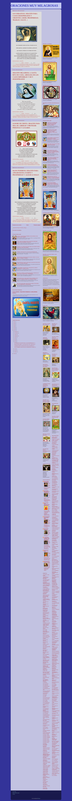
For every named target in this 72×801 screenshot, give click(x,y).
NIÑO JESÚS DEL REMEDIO (45, 663)
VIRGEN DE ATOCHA (46, 747)
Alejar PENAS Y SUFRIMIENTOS (54, 482)
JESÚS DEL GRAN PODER (46, 652)
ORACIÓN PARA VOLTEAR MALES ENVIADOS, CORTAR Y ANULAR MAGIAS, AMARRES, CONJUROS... (28, 258)
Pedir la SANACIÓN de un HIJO (55, 693)
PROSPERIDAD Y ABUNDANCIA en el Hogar (33, 221)
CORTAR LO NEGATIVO (54, 531)
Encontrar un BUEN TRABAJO (55, 589)
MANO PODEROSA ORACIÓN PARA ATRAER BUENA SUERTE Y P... (25, 347)
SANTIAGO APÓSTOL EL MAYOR (46, 731)
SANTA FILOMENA (46, 721)
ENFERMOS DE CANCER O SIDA (54, 584)
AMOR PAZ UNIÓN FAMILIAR (55, 462)
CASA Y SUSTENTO (55, 516)
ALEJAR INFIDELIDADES (54, 446)
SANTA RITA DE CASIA (34, 117)
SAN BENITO (45, 682)
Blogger (39, 798)
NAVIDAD (44, 658)
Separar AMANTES (55, 761)
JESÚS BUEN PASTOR (46, 646)
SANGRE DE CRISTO (20, 164)
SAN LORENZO (45, 701)
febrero (16, 351)
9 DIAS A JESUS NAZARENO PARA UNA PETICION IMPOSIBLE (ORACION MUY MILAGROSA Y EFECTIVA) (27, 242)
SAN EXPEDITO (45, 687)
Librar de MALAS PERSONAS (54, 635)
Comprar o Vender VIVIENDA (54, 543)
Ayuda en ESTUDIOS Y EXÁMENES (55, 491)
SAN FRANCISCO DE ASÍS (46, 689)
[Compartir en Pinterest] (34, 62)
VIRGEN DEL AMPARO (46, 762)
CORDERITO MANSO (46, 623)
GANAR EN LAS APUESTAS (54, 595)
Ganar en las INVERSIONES (54, 601)
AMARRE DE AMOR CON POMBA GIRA (55, 460)
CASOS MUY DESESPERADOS (55, 518)
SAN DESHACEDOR (46, 686)
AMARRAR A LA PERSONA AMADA (55, 458)
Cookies (14, 794)
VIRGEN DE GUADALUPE (45, 751)
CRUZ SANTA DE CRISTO (45, 628)
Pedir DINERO (54, 684)
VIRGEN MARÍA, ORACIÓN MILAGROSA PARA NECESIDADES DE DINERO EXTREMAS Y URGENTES (47, 497)
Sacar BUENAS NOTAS (55, 754)
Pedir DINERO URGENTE (54, 686)
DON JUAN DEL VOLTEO (45, 642)
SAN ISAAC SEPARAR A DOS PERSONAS (46, 691)
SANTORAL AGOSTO (46, 736)
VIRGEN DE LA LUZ (46, 752)
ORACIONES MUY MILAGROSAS (34, 5)
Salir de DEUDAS (54, 760)
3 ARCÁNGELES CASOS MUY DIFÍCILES (45, 593)
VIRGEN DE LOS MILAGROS (45, 757)
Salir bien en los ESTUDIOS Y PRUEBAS (54, 757)
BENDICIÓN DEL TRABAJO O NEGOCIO (46, 618)
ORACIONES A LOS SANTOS (46, 482)
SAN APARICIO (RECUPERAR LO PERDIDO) (45, 680)
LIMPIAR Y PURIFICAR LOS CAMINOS (54, 623)
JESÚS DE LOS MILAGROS (45, 650)
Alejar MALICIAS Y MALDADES (55, 480)
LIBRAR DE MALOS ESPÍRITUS (29, 163)
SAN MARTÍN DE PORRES (45, 706)
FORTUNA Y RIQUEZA (55, 591)
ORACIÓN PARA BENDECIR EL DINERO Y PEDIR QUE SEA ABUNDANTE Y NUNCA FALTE (52, 171)
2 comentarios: (26, 62)
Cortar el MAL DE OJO (55, 556)
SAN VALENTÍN (45, 713)
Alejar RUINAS (54, 483)
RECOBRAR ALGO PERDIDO (55, 726)
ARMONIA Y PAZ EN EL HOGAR (55, 466)
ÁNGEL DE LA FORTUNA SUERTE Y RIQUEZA (46, 777)
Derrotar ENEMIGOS (55, 570)
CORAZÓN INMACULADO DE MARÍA (46, 621)
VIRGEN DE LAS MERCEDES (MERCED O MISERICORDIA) (46, 754)
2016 (14, 353)
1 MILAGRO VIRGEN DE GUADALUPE (46, 580)
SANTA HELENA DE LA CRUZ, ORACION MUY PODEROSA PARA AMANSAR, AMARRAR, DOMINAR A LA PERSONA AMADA (27, 279)
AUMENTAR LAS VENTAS (54, 471)
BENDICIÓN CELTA (46, 612)
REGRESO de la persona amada (55, 732)
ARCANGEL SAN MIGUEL (45, 602)
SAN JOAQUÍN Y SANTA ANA (45, 693)
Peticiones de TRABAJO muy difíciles (31, 116)
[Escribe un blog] (31, 62)
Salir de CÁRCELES (55, 759)
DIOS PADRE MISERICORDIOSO (46, 631)
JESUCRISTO (45, 645)
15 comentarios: (27, 217)
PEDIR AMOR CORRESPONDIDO (55, 655)
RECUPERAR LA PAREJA (20, 66)
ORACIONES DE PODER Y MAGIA (47, 562)
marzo (16, 350)
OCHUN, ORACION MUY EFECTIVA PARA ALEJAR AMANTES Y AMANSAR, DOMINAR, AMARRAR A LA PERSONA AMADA (47, 511)
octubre (16, 334)
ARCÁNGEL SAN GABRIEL (45, 604)
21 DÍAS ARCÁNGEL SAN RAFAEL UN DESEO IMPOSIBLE (46, 590)
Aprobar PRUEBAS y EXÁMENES (55, 489)
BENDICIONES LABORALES (45, 611)
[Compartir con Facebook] (33, 62)
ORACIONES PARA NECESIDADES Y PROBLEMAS (47, 504)
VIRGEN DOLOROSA (46, 766)
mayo (15, 341)
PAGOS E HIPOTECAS (55, 653)
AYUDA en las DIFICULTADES (54, 476)
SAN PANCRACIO (46, 708)
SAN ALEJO (45, 676)
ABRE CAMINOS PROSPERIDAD (54, 437)
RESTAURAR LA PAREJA (54, 737)
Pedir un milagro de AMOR (55, 702)
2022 (14, 323)
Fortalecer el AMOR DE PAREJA (55, 593)
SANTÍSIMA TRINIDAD (45, 746)
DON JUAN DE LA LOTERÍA (46, 638)
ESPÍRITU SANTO (46, 644)
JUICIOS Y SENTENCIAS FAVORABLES (54, 611)
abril (15, 348)
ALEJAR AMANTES (55, 444)
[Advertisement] (51, 26)
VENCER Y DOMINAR (55, 770)
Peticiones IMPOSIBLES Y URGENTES (55, 711)
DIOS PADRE (45, 629)
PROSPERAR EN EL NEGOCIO (55, 670)
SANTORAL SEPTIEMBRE (45, 744)
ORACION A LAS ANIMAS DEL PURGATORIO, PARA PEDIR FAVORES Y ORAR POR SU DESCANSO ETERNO (28, 247)
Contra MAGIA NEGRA (55, 552)
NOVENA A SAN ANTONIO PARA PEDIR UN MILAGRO (46, 666)
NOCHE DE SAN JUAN (46, 664)
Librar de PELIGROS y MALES (55, 639)
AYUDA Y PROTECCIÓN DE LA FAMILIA (55, 473)
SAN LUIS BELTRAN (46, 702)
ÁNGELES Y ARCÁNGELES (45, 784)
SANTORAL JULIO (46, 738)
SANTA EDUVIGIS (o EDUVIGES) (46, 720)
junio (15, 340)
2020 (14, 326)
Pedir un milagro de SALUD (55, 704)
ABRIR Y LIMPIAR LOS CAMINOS (55, 441)
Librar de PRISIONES (55, 640)
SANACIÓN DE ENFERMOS (54, 744)
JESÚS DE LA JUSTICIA (45, 648)
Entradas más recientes (17, 225)
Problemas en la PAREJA (55, 722)
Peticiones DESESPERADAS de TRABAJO (23, 65)
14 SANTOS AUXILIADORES (45, 587)
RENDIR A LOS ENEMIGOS (54, 734)
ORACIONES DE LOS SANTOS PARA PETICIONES (46, 518)
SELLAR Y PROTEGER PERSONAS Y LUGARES (32, 164)
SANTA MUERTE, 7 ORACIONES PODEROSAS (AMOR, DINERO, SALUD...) (25, 292)
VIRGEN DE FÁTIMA (46, 749)
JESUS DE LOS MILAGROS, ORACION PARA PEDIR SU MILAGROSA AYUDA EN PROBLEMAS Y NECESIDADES (28, 284)
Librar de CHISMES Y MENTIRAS (55, 628)
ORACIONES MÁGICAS (46, 529)
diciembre (16, 331)
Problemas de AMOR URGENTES (55, 720)
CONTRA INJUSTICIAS (55, 527)
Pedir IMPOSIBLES (55, 687)
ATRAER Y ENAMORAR (54, 469)
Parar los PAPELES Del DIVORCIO (55, 682)
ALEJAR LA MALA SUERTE (20, 219)
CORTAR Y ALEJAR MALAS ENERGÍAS (55, 533)
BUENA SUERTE (54, 510)
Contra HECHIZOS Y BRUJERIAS (55, 551)
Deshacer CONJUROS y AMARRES (55, 575)
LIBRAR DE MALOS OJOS (55, 619)
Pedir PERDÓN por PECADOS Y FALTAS (55, 689)
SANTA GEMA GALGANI (45, 723)
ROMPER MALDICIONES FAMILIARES (54, 739)
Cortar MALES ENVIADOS (19, 163)
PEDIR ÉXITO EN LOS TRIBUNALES (55, 664)
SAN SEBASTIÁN (27, 66)
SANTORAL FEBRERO (46, 737)
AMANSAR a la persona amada (55, 456)
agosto (16, 337)
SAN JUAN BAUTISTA (46, 697)
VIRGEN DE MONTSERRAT (45, 760)
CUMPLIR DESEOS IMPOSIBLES (55, 538)
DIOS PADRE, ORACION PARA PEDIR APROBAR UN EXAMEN (53, 144)
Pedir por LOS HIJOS (55, 695)
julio (15, 338)
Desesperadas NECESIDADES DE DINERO (22, 64)
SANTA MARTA (45, 727)
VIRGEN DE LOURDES (46, 758)
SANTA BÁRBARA (46, 716)
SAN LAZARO (45, 700)
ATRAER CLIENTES (55, 467)
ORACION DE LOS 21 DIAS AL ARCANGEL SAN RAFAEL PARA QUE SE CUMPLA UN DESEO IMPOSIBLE (28, 263)
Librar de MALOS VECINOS (54, 637)
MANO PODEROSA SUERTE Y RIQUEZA (30, 220)
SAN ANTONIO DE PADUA (46, 678)
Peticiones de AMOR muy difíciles (55, 713)
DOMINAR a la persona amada (55, 565)
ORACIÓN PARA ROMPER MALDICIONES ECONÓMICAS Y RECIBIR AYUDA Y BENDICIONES (52, 183)
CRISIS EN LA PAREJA (55, 536)
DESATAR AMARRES (55, 561)
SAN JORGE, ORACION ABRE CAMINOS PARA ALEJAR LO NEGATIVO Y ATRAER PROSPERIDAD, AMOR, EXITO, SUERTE (52, 131)
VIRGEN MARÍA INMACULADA (45, 772)
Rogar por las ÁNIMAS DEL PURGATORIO (46, 672)
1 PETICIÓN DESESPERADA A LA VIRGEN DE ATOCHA (46, 582)
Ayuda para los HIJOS (55, 493)
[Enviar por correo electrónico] (30, 62)
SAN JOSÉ (44, 696)
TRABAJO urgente (55, 766)
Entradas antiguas (37, 225)
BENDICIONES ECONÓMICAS (45, 609)
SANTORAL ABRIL (46, 734)
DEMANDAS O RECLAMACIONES (55, 560)
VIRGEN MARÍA (45, 768)
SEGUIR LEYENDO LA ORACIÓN (18, 61)
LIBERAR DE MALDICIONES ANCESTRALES (54, 614)
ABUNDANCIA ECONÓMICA (54, 443)
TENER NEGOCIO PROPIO (55, 763)
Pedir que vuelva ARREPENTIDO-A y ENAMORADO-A (55, 697)
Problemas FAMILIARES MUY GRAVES (55, 718)
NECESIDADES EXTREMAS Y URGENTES (54, 649)
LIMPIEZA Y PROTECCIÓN (54, 626)
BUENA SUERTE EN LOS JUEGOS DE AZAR (55, 512)
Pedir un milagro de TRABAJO (55, 706)
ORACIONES (31, 64)
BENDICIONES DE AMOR (46, 606)
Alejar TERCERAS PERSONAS (55, 485)
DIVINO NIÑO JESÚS (46, 636)
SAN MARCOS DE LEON (46, 704)
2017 (14, 330)
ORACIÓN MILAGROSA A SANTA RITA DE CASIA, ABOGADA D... (25, 344)
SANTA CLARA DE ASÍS (46, 718)
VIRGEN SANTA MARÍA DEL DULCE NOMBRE (46, 774)
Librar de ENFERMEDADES (55, 633)
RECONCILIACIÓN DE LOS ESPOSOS (55, 728)
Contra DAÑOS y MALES (54, 549)
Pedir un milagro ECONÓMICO (54, 700)
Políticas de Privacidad (16, 792)
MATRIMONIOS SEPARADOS (54, 642)
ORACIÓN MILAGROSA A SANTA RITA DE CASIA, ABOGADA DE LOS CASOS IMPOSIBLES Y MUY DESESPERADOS (25, 76)
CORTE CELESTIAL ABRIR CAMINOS (46, 625)
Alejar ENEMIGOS (18, 162)
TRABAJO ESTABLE (55, 764)
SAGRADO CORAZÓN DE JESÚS (46, 674)
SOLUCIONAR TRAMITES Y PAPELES (55, 750)
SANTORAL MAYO (46, 742)
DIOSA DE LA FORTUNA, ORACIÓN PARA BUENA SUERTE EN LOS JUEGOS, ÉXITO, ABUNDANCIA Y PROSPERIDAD (28, 273)
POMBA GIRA (45, 670)
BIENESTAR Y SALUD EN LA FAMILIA (55, 509)
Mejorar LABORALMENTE (55, 647)
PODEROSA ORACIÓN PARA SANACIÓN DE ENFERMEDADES (27, 251)
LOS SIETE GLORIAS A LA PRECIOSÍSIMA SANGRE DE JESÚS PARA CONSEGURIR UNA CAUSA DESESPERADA (47, 544)
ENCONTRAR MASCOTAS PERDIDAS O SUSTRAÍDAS (54, 581)
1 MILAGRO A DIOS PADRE (46, 575)
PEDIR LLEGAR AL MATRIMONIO (55, 657)
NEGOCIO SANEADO (55, 651)
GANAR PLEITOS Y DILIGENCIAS (55, 597)
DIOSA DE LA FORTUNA (45, 633)
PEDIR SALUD (54, 662)
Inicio (27, 225)
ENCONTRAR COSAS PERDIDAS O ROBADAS (55, 577)
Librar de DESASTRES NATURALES (55, 630)
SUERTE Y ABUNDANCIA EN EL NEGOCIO (55, 752)
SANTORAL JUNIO (46, 739)
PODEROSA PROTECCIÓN (45, 669)
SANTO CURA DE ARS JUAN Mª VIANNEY (46, 733)
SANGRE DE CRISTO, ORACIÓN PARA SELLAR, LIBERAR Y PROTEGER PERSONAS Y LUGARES (26, 125)
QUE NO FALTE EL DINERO (55, 724)
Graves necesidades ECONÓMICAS (55, 605)
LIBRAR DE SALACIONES (54, 621)
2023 (14, 321)
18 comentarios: (27, 113)
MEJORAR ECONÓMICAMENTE (55, 644)
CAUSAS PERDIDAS (55, 519)
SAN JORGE (45, 695)
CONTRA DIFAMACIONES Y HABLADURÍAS (55, 525)
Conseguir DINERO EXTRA (55, 545)
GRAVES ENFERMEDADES (30, 114)
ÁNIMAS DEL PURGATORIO (45, 788)
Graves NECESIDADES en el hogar (55, 603)
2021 (14, 324)
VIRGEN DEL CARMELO (45, 764)
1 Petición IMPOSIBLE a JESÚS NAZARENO (46, 585)
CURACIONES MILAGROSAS (54, 540)
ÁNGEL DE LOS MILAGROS (45, 782)
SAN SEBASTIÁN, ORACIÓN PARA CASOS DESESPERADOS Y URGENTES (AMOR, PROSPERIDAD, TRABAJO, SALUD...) (26, 16)
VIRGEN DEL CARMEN (46, 765)
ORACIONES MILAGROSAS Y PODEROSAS (47, 491)
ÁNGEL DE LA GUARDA (45, 780)
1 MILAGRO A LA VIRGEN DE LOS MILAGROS (45, 577)
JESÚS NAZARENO (46, 654)
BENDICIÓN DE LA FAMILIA (46, 614)
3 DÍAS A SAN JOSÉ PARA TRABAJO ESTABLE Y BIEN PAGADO (46, 596)
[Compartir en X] (32, 62)
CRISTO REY (45, 626)
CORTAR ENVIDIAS (55, 529)
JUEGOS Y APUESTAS (55, 609)
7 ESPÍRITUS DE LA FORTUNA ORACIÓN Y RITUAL (46, 599)
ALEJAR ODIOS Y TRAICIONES (55, 452)
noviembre (16, 333)
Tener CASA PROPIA (55, 767)
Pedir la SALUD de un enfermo (55, 691)
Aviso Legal (14, 791)
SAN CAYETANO (45, 683)
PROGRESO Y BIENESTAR (21, 221)
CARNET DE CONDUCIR (54, 514)
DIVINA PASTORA (46, 635)
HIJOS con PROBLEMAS (54, 608)
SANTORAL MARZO (46, 741)
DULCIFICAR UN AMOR (55, 567)
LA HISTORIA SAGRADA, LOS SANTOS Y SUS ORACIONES (46, 538)
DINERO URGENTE (55, 562)
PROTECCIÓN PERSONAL (54, 680)
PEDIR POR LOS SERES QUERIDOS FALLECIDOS (55, 660)
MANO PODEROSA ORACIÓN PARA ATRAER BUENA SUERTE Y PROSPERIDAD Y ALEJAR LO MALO (26, 172)
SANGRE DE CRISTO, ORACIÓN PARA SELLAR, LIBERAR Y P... (24, 345)
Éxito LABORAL (54, 775)
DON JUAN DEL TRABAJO (45, 640)
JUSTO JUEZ (45, 655)
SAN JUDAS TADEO (46, 698)
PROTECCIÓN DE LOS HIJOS (55, 678)
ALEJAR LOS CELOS (55, 450)
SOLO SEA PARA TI (55, 748)
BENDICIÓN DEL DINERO (45, 616)
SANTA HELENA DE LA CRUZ (46, 725)
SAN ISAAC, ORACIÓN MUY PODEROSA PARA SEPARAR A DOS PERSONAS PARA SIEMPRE (27, 236)
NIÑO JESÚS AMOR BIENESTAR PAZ (46, 660)
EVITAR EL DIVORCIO (55, 587)
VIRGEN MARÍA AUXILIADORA (45, 770)
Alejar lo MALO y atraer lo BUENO (27, 162)
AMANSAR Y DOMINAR (54, 454)
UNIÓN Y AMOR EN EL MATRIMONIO (55, 769)
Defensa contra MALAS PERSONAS (55, 569)
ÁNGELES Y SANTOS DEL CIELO (46, 786)
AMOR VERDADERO (55, 464)
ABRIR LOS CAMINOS (55, 439)
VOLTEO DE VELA (55, 772)
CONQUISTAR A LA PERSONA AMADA (55, 523)
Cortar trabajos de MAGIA (54, 558)
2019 (14, 327)
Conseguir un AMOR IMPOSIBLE (21, 114)
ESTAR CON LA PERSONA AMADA (55, 586)
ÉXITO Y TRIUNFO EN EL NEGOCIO (55, 774)
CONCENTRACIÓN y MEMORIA (55, 521)
